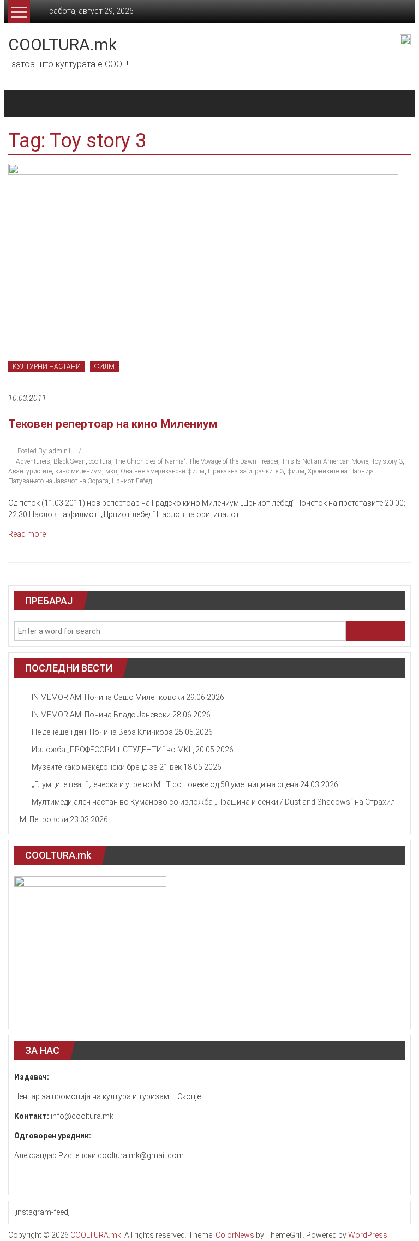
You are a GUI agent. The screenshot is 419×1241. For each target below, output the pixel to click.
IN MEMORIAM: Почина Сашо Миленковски (108, 697)
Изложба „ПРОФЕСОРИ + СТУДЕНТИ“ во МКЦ (113, 749)
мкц (111, 471)
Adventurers (33, 461)
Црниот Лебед (132, 481)
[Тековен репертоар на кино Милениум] (203, 272)
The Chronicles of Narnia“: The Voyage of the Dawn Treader (196, 461)
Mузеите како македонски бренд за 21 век (107, 767)
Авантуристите (30, 471)
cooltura (100, 461)
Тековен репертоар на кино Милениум (112, 423)
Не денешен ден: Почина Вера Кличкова (102, 732)
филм (295, 471)
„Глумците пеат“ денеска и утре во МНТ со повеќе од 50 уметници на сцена (165, 784)
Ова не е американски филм (163, 471)
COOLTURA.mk (62, 44)
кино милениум (78, 471)
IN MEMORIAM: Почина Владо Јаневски (101, 714)
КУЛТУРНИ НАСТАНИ (47, 366)
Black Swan (69, 461)
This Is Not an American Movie (325, 461)
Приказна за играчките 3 (246, 471)
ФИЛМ (104, 366)
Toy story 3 (387, 461)
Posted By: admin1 (44, 451)
